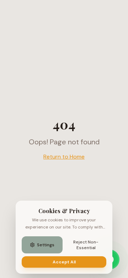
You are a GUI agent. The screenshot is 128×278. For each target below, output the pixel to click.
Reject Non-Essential (85, 245)
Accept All (64, 262)
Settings (45, 245)
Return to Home (64, 156)
